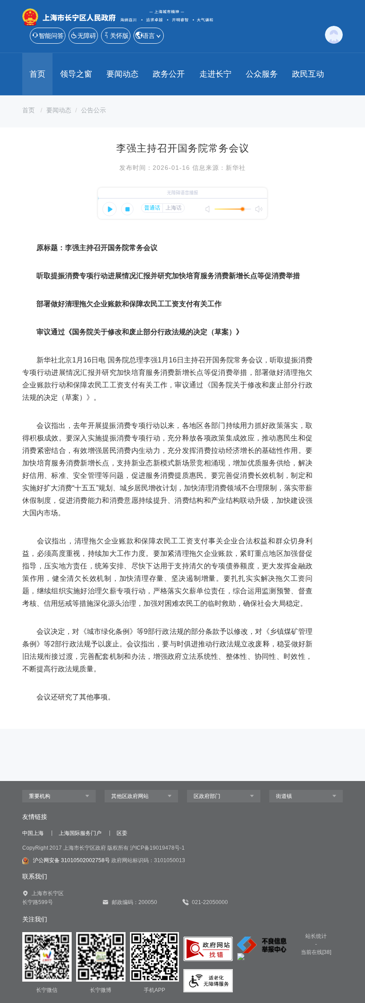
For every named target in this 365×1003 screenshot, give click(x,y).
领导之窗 (76, 74)
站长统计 (316, 936)
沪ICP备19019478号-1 (157, 848)
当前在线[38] (316, 952)
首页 (37, 74)
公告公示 (93, 110)
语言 (148, 35)
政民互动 (308, 74)
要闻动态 (122, 74)
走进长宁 (215, 74)
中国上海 (33, 833)
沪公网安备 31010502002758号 (71, 860)
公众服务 (262, 74)
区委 (122, 833)
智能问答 (51, 35)
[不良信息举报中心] (262, 945)
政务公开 (169, 74)
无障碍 (86, 35)
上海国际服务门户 (80, 833)
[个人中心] (334, 33)
